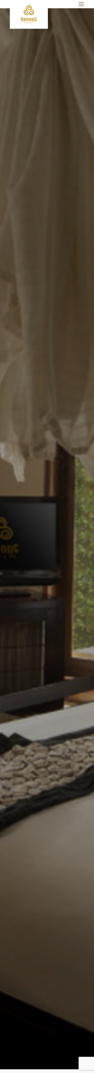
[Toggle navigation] (81, 4)
